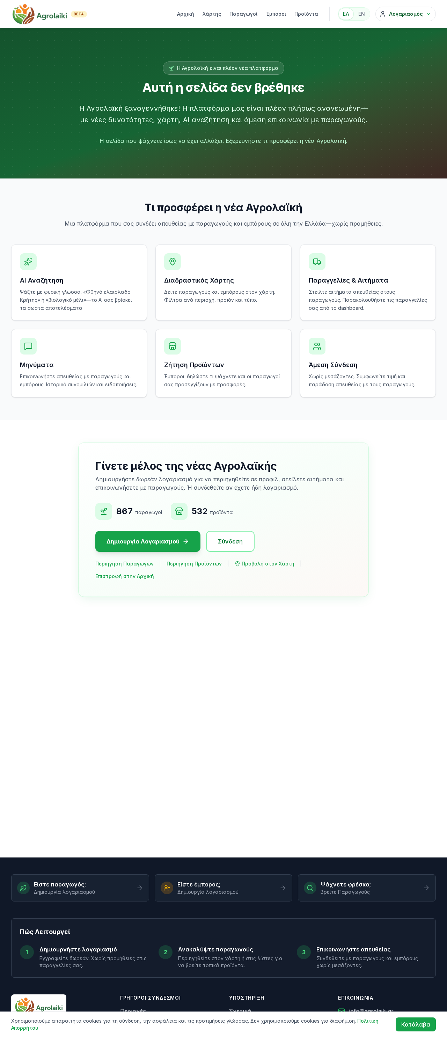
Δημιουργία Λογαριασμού (143, 541)
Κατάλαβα (415, 1024)
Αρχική (185, 14)
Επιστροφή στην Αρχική (124, 576)
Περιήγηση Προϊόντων (194, 564)
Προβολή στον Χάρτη (268, 564)
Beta (79, 14)
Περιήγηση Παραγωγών (124, 564)
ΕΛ (346, 14)
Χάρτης (212, 14)
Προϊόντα (306, 14)
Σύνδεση (230, 541)
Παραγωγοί (243, 14)
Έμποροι (276, 14)
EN (361, 14)
